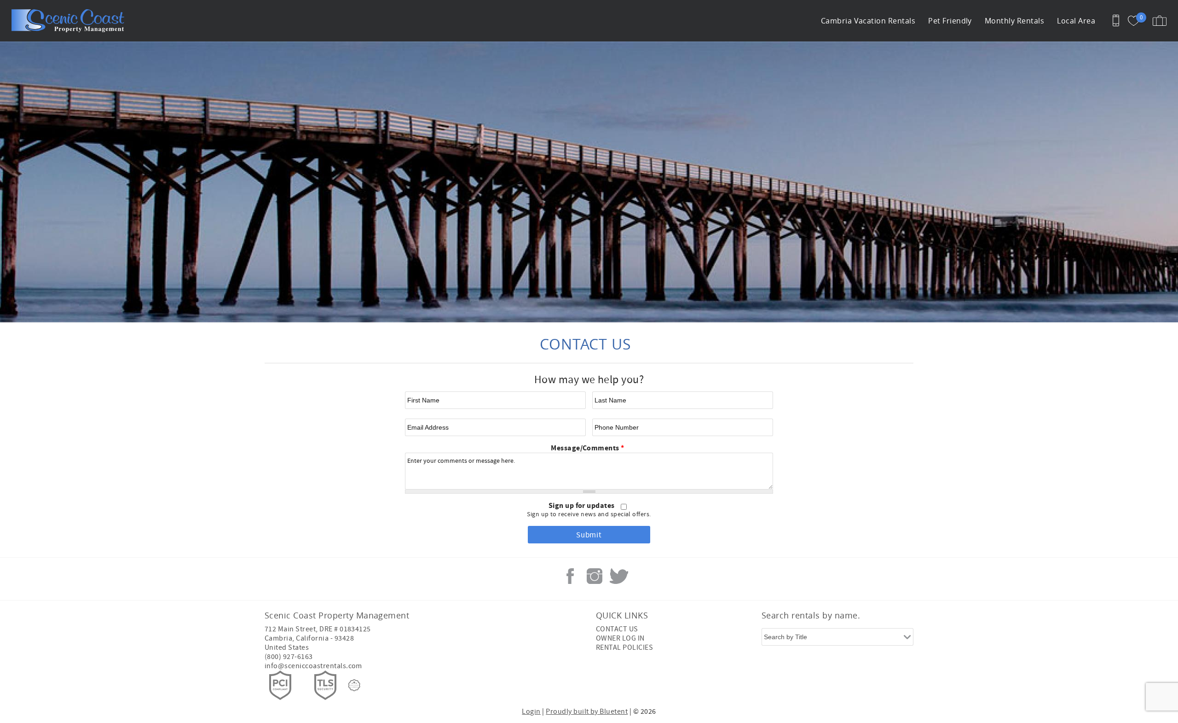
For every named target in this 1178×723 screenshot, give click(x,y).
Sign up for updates (583, 506)
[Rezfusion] (354, 685)
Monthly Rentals (1014, 21)
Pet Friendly (950, 21)
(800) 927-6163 (289, 656)
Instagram (594, 576)
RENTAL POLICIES (624, 647)
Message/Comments (587, 448)
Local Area (1076, 21)
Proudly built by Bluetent (587, 711)
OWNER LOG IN (620, 638)
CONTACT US (617, 629)
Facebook (570, 576)
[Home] (70, 20)
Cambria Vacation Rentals (868, 21)
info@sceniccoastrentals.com (313, 666)
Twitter (619, 576)
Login (531, 711)
